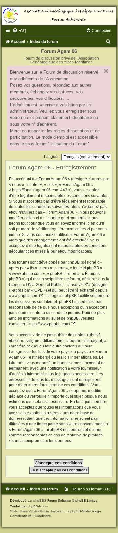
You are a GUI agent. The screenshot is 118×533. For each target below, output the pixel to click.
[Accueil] (59, 16)
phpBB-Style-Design (85, 511)
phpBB (38, 500)
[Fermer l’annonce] (106, 71)
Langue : (52, 156)
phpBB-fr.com (38, 506)
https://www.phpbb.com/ (49, 324)
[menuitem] (19, 30)
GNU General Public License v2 (54, 284)
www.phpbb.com (23, 295)
